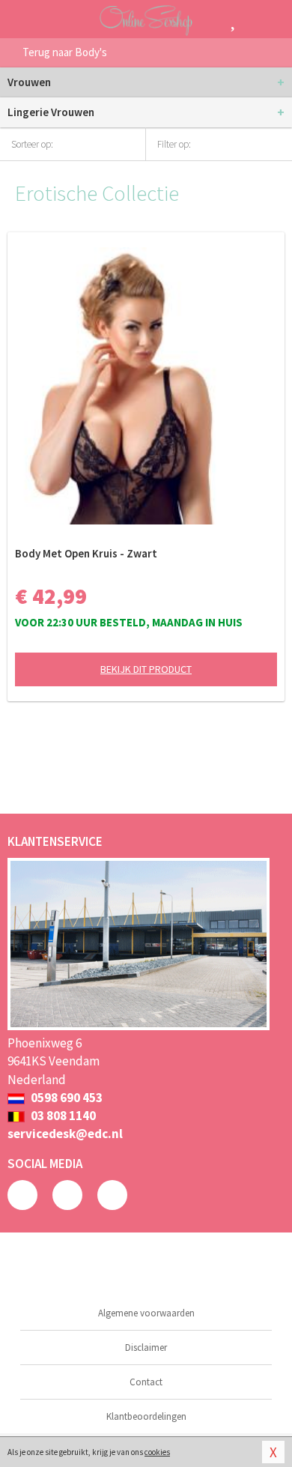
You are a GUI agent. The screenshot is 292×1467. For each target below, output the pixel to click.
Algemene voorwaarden (146, 1313)
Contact (146, 1382)
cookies (157, 1452)
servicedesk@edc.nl (65, 1133)
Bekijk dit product (146, 669)
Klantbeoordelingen (146, 1416)
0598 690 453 (65, 1097)
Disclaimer (146, 1347)
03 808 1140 (62, 1115)
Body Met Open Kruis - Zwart (86, 553)
